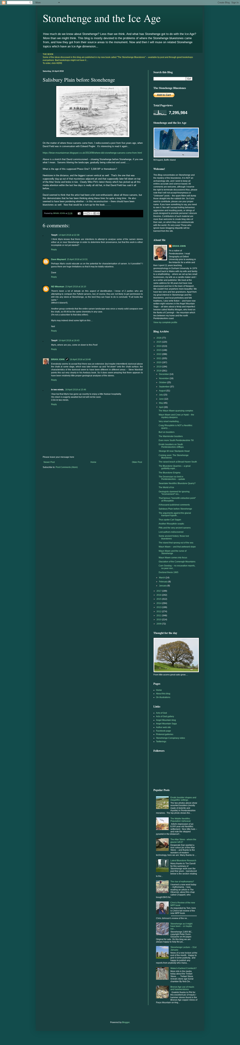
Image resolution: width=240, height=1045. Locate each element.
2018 (159, 370)
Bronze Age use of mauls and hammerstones (182, 988)
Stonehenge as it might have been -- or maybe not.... (181, 926)
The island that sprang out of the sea (176, 542)
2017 (159, 591)
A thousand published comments (174, 505)
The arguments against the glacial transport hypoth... (175, 514)
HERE (59, 63)
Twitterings (161, 741)
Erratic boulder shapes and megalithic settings (183, 798)
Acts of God (161, 713)
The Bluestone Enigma (169, 472)
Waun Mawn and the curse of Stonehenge (172, 552)
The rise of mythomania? (182, 881)
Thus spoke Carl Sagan (170, 519)
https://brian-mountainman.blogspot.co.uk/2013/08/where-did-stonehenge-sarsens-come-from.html (92, 152)
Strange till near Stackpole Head (174, 451)
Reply (54, 249)
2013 (159, 607)
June (161, 399)
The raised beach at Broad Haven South (178, 462)
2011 (159, 615)
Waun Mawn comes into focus (173, 557)
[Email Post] (79, 213)
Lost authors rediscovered (171, 532)
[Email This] (85, 213)
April (161, 407)
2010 (159, 619)
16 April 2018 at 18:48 (80, 359)
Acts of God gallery (165, 716)
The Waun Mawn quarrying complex (176, 410)
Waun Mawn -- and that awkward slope (177, 546)
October (163, 382)
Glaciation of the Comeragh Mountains (177, 561)
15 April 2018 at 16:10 (75, 286)
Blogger (125, 1022)
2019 (159, 366)
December (164, 374)
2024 (159, 346)
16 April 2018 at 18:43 (69, 340)
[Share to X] (91, 213)
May (161, 403)
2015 (159, 599)
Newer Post (49, 462)
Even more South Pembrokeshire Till (176, 440)
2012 (159, 611)
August (162, 390)
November (164, 378)
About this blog (163, 693)
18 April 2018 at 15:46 (75, 389)
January (163, 585)
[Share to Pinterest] (98, 213)
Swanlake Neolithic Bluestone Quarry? (177, 483)
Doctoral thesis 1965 (168, 572)
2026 (159, 338)
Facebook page (163, 731)
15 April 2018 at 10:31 (77, 259)
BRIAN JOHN (57, 359)
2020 (159, 362)
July (161, 394)
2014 (159, 603)
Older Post (137, 462)
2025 (159, 342)
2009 (159, 624)
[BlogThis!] (88, 213)
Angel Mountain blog (166, 720)
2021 (159, 358)
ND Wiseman (57, 286)
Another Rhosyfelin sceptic (171, 523)
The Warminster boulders (171, 436)
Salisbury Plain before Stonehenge (175, 509)
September (164, 386)
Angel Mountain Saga (166, 723)
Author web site (163, 727)
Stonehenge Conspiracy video (170, 738)
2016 (159, 595)
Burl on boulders (166, 432)
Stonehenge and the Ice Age (102, 18)
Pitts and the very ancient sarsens (175, 528)
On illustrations (163, 697)
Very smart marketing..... (170, 421)
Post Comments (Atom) (67, 467)
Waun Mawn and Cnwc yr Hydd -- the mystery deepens (176, 416)
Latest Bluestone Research (183, 860)
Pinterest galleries (164, 734)
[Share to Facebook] (95, 213)
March (162, 577)
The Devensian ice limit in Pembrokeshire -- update (172, 477)
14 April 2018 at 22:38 (69, 235)
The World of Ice (166, 487)
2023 (159, 350)
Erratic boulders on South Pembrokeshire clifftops (171, 445)
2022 (159, 354)
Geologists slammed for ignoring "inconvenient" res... (174, 492)
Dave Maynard (58, 259)
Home (93, 462)
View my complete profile (165, 322)
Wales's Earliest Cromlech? (183, 968)
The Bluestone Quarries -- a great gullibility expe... (174, 467)
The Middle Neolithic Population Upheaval (180, 819)
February (163, 581)
